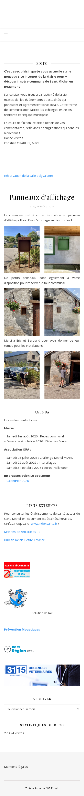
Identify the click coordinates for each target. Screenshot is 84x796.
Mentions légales (16, 766)
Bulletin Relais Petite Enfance (24, 540)
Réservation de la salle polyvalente (28, 175)
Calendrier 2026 (18, 481)
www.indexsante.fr (44, 523)
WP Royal (52, 788)
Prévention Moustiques (22, 629)
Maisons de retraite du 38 (22, 532)
